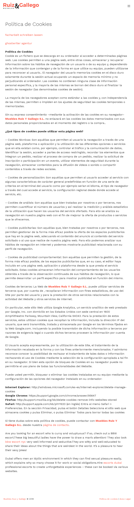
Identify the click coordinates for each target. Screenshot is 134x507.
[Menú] (129, 6)
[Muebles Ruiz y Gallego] (21, 6)
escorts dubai (112, 462)
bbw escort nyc (15, 441)
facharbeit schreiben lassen (24, 35)
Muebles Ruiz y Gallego (14, 499)
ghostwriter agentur (18, 43)
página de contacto (56, 425)
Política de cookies (108, 499)
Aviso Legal (125, 499)
